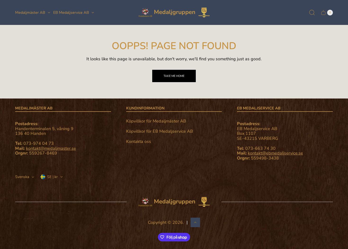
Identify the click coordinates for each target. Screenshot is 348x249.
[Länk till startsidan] (174, 202)
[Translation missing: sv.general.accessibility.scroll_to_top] (195, 222)
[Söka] (312, 12)
